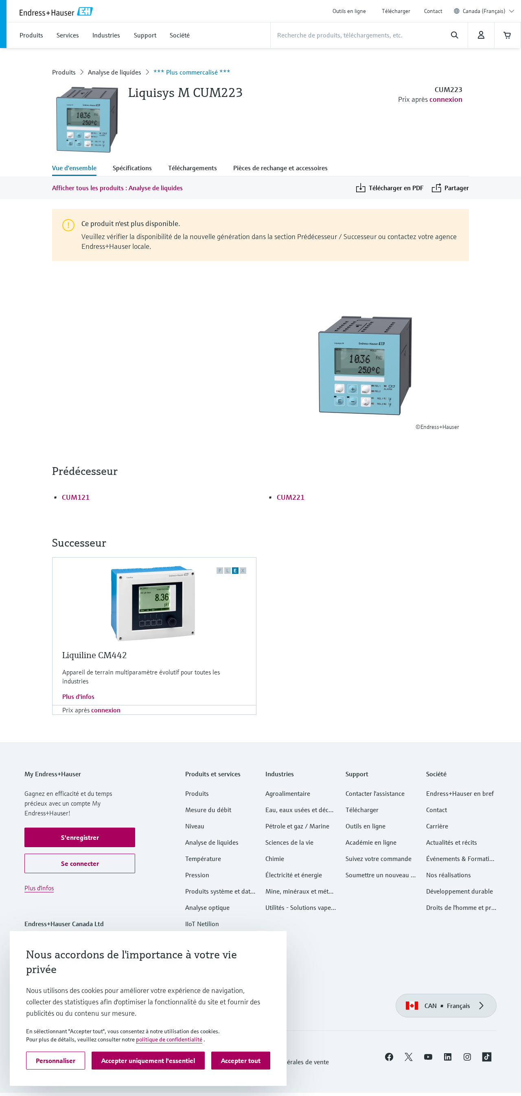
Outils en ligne (349, 11)
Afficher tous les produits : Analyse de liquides (117, 188)
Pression (197, 875)
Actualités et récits (451, 842)
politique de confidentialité (169, 1039)
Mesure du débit (208, 810)
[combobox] (489, 11)
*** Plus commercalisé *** (191, 72)
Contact (433, 11)
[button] (79, 837)
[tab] (78, 168)
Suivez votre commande (379, 858)
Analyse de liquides (114, 72)
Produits (64, 72)
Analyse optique (207, 907)
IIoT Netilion (202, 924)
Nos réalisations (448, 875)
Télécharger (396, 11)
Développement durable (459, 891)
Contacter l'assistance (375, 793)
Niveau (194, 826)
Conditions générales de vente (287, 1062)
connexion (445, 99)
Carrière (437, 826)
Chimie (274, 858)
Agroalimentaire (287, 793)
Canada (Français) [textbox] (484, 11)
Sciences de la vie (289, 842)
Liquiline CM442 (94, 655)
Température (203, 858)
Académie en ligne (371, 842)
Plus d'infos (78, 696)
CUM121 (76, 497)
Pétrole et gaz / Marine (297, 826)
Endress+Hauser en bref (460, 793)
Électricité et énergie (293, 875)
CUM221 (290, 497)
